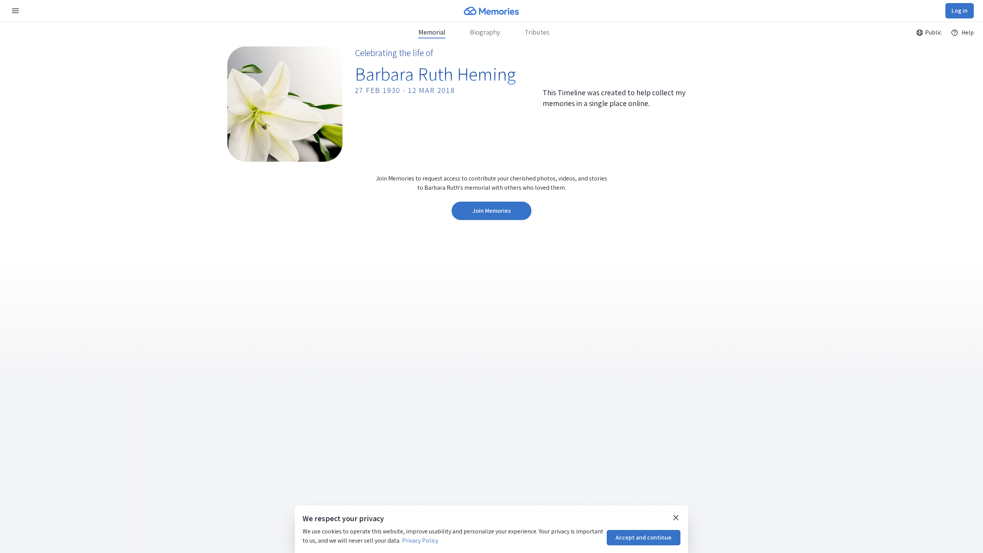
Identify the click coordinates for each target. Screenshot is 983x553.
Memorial (432, 32)
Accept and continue (644, 537)
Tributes (537, 32)
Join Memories (491, 211)
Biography (485, 32)
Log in (960, 11)
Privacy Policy (420, 540)
